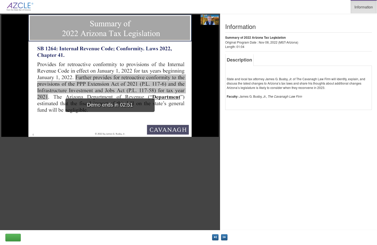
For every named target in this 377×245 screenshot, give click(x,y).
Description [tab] (239, 59)
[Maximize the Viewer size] (215, 237)
